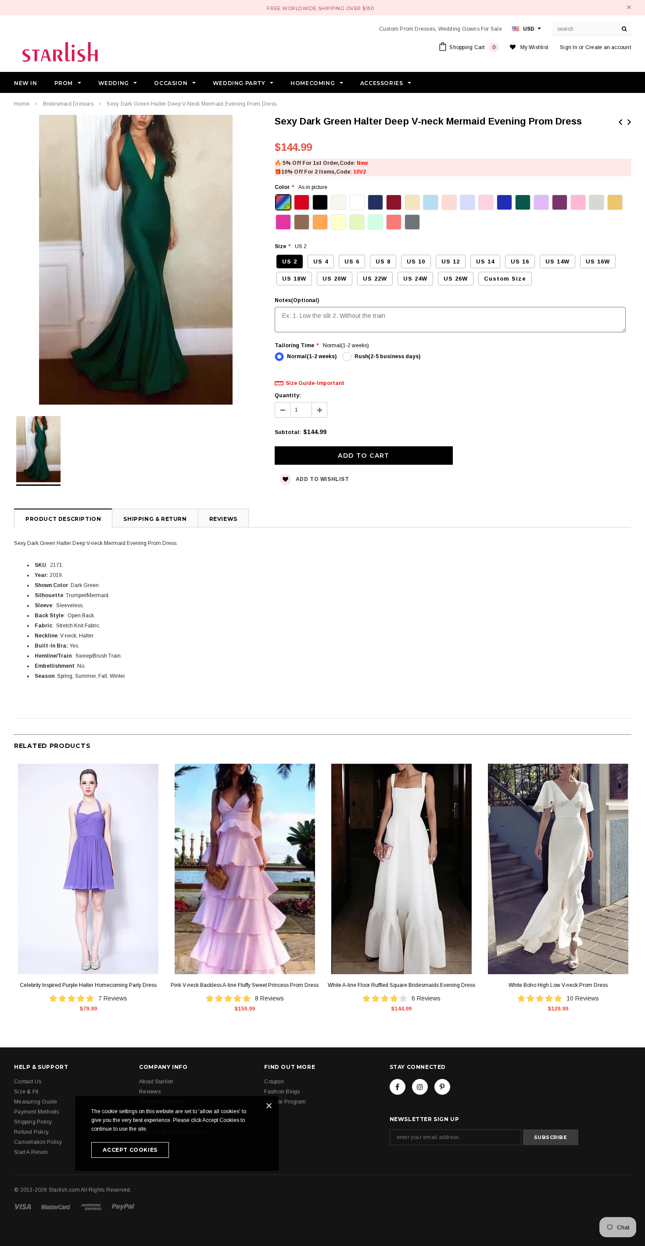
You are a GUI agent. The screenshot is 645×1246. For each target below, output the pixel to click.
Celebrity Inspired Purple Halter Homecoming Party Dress (88, 985)
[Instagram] (420, 1087)
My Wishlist (534, 47)
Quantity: (288, 395)
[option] (135, 261)
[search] (624, 29)
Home (21, 104)
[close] (629, 7)
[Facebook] (397, 1087)
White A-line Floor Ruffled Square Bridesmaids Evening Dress (401, 985)
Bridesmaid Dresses (68, 104)
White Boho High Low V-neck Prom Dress (558, 985)
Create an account (608, 47)
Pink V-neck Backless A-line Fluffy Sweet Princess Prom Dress (245, 985)
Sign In (568, 47)
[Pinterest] (442, 1087)
